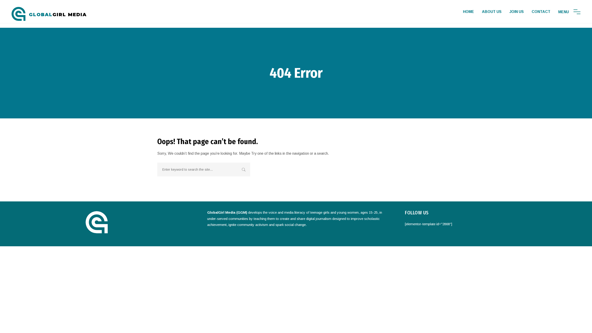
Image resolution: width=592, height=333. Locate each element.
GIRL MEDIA (58, 14)
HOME (468, 12)
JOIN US (516, 12)
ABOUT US (492, 12)
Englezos (327, 240)
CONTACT (541, 12)
